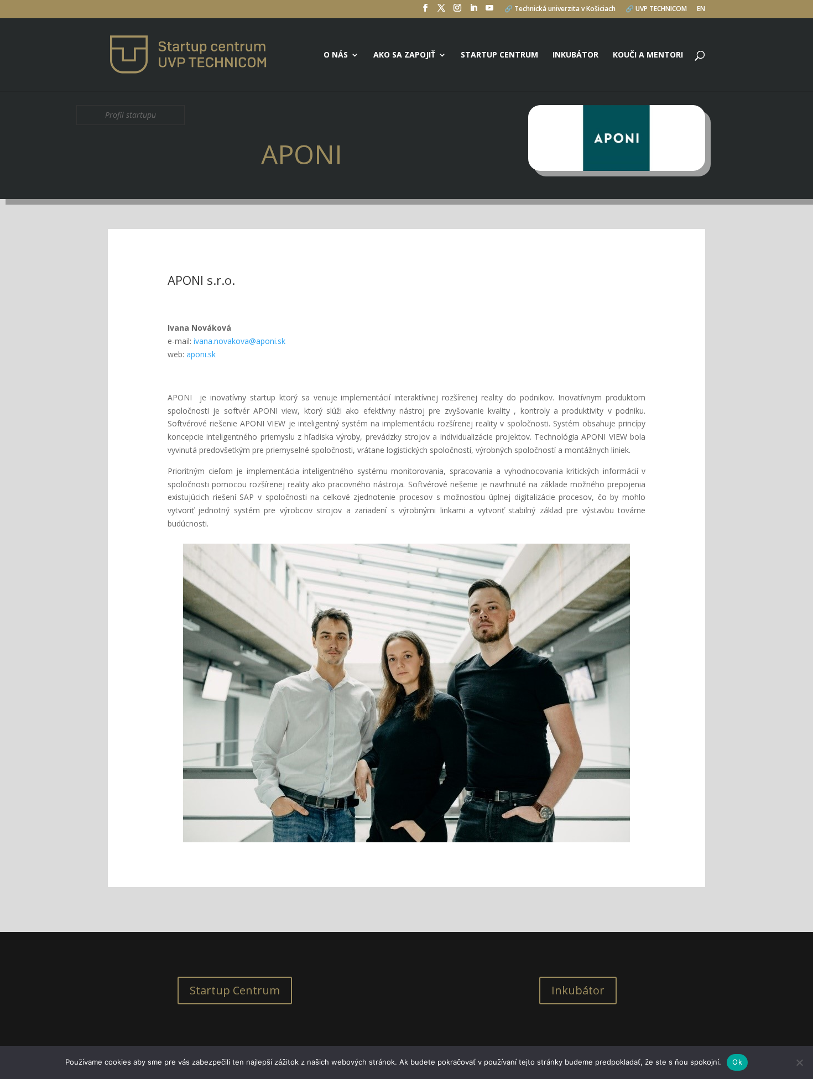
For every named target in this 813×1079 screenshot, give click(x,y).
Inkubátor (575, 55)
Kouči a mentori (648, 55)
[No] (799, 1062)
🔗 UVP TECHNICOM (656, 9)
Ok (737, 1061)
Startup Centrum (235, 990)
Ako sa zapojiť (404, 55)
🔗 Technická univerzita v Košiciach (560, 9)
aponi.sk (201, 354)
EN (701, 9)
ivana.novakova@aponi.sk (239, 341)
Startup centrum (499, 55)
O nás (336, 55)
